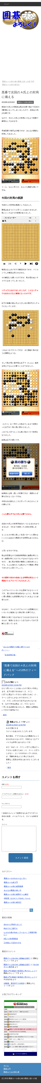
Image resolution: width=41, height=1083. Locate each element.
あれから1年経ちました (13, 924)
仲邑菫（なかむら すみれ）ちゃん (17, 898)
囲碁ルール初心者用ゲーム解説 (16, 894)
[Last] (31, 263)
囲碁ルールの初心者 (11, 1072)
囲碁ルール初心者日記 (25, 102)
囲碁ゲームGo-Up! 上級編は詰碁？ (17, 958)
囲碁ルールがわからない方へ (15, 878)
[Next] (25, 263)
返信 (5, 715)
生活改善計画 (10, 655)
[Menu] (4, 263)
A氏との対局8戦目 (11, 939)
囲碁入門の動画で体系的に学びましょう (19, 971)
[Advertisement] (20, 57)
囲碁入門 (7, 1069)
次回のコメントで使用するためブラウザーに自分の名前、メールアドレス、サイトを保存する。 (20, 816)
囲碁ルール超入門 (11, 882)
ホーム (6, 1066)
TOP (18, 81)
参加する (34, 1051)
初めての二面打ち (11, 928)
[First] (9, 263)
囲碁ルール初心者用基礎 (13, 886)
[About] (36, 263)
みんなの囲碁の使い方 (12, 890)
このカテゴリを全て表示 (20, 1049)
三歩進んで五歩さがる (12, 943)
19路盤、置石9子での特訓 (14, 983)
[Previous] (15, 263)
